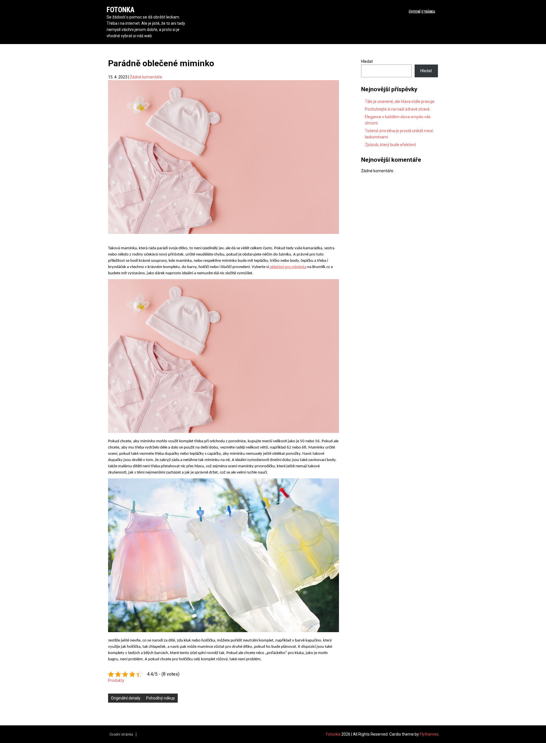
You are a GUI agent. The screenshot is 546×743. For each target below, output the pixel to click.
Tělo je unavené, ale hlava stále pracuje (400, 101)
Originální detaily (125, 698)
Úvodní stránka (422, 11)
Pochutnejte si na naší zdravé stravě (397, 109)
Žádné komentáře (146, 77)
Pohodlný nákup (160, 698)
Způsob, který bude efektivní (390, 144)
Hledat (367, 61)
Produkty (116, 680)
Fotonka (121, 10)
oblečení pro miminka (288, 267)
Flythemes (429, 734)
